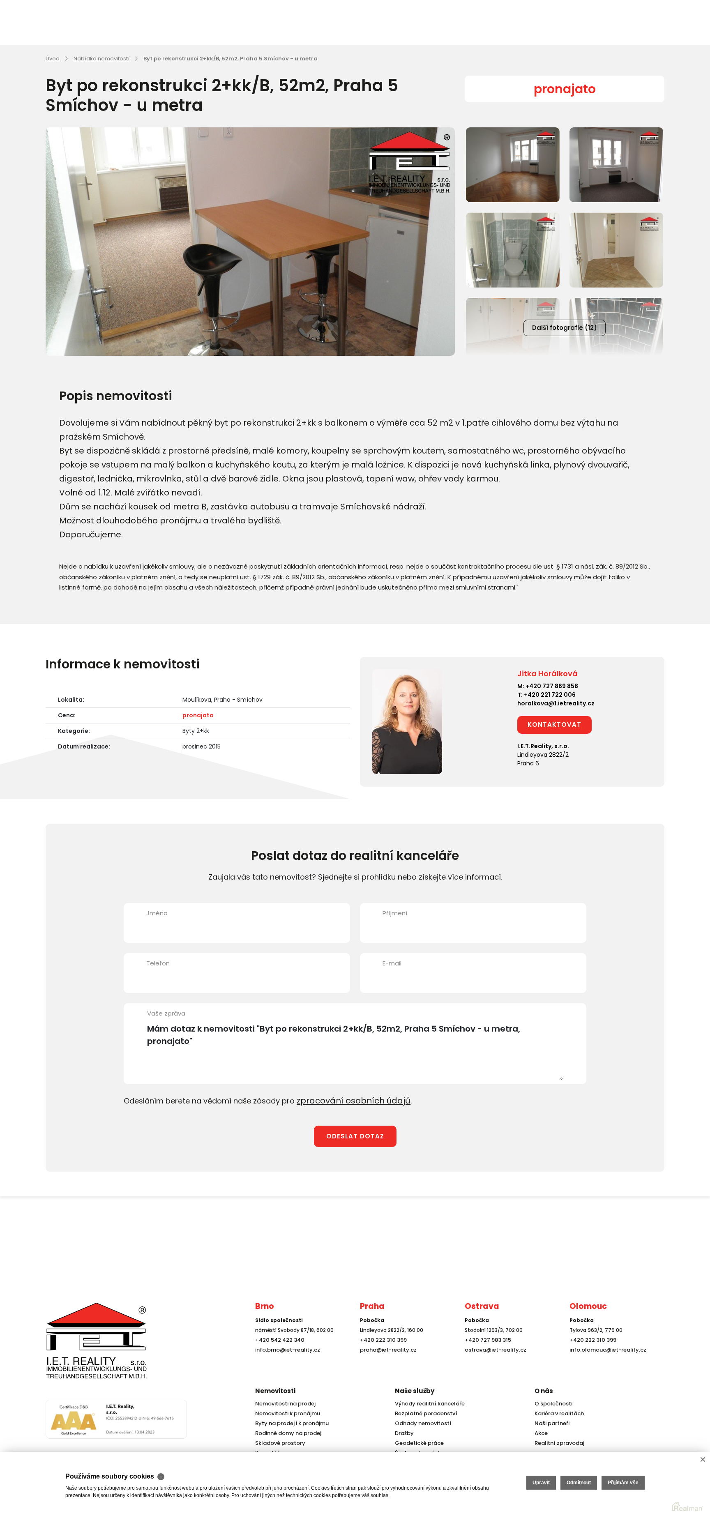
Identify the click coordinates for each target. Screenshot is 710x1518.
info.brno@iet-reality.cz (285, 1364)
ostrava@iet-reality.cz (493, 1364)
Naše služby (414, 1391)
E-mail (392, 963)
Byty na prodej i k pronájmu (289, 1423)
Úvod (53, 58)
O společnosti (552, 1403)
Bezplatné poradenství (424, 1413)
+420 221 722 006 (550, 695)
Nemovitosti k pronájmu (285, 1413)
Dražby (403, 1433)
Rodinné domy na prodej (286, 1433)
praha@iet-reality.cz (386, 1364)
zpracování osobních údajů (347, 1100)
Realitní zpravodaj (557, 1443)
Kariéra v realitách (557, 1413)
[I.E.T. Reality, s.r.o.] (87, 1347)
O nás (544, 1391)
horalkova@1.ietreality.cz (556, 703)
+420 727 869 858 (552, 686)
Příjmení (395, 913)
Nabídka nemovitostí (101, 58)
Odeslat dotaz (355, 1135)
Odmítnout (579, 1483)
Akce (540, 1433)
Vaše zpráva (166, 1013)
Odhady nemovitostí (421, 1423)
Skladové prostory (277, 1443)
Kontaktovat (554, 724)
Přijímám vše (623, 1483)
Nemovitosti (275, 1391)
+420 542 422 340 (278, 1355)
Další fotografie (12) (564, 327)
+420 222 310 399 (381, 1355)
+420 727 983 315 (486, 1355)
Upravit (541, 1483)
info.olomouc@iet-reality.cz (605, 1364)
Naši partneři (551, 1423)
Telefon (158, 963)
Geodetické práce (417, 1443)
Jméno (157, 913)
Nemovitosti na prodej (283, 1403)
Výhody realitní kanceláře (427, 1403)
